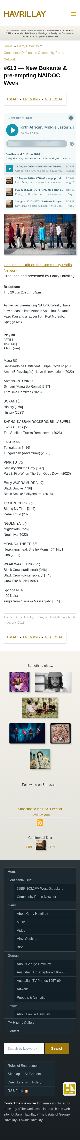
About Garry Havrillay (32, 913)
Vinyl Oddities (27, 939)
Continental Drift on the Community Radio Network (34, 56)
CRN (51, 847)
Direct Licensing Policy (24, 1082)
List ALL (12, 99)
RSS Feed (15, 1090)
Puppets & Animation (32, 997)
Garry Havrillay (28, 46)
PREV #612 (31, 99)
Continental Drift (19, 880)
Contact (13, 1031)
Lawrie (13, 1006)
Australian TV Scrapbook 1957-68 (41, 972)
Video (21, 930)
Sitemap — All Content (24, 1074)
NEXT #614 (53, 99)
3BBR (29, 847)
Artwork (22, 989)
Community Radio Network (36, 897)
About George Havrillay (34, 964)
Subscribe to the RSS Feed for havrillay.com (40, 811)
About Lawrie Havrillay (33, 1014)
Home (8, 46)
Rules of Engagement (23, 1065)
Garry (12, 905)
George (13, 955)
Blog (20, 947)
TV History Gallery (21, 1022)
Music (21, 922)
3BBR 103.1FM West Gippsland (40, 888)
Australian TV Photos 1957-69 (39, 980)
